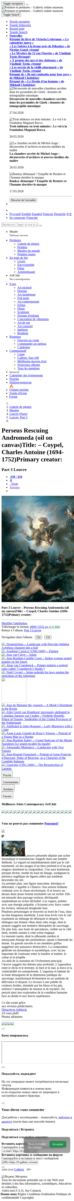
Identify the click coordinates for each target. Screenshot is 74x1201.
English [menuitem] (26, 214)
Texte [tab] (14, 483)
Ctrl (38, 637)
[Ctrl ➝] (37, 708)
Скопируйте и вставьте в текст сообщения (30, 1158)
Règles (22, 1194)
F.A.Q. (20, 1190)
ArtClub (19, 277)
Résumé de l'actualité (23, 200)
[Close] (40, 225)
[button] (19, 21)
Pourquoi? (51, 823)
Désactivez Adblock (14, 1009)
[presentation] (40, 491)
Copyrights (27, 1197)
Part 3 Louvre (32, 630)
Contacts (35, 1190)
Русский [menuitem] (15, 214)
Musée (18, 233)
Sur (27, 1190)
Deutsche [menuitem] (60, 214)
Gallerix (19, 1169)
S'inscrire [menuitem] (32, 217)
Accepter (57, 1144)
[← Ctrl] (37, 675)
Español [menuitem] (37, 214)
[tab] (15, 476)
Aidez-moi (9, 1190)
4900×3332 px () (45, 626)
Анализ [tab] (14, 487)
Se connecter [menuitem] (17, 217)
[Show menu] (27, 4)
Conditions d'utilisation (41, 1194)
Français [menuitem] (48, 214)
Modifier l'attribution (14, 623)
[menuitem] (69, 214)
